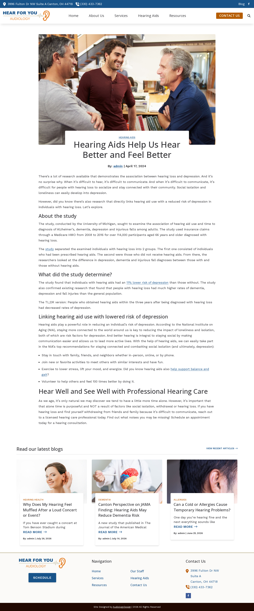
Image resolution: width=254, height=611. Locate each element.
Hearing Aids (127, 137)
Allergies (180, 499)
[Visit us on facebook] (249, 4)
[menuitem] (241, 4)
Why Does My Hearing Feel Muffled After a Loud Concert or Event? (50, 510)
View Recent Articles (220, 448)
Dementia (104, 499)
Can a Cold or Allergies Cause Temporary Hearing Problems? (202, 507)
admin (118, 166)
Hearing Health (33, 499)
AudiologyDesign (122, 607)
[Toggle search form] (249, 15)
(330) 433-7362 (91, 4)
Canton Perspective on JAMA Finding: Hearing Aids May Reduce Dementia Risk (124, 510)
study (49, 249)
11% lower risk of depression (147, 282)
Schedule (42, 577)
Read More (32, 532)
